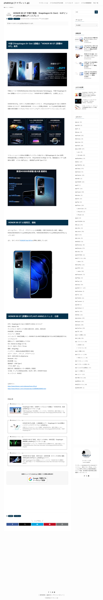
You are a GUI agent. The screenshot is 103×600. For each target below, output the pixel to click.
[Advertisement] (37, 31)
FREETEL (80, 165)
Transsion (80, 301)
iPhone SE (81, 211)
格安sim (80, 381)
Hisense (80, 175)
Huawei (80, 192)
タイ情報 (81, 351)
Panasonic (81, 274)
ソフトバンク (82, 341)
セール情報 (81, 335)
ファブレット (16, 18)
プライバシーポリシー (58, 595)
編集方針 (49, 595)
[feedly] (52, 592)
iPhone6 (81, 214)
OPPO (80, 268)
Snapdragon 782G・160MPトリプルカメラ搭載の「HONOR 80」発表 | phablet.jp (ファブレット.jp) (44, 408)
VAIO (79, 304)
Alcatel (80, 135)
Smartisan (80, 291)
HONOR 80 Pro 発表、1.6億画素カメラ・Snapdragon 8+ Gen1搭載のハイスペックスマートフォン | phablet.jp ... (44, 424)
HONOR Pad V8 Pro (26, 240)
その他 (80, 338)
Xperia (80, 324)
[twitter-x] (86, 476)
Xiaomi (80, 321)
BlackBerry (81, 158)
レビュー (81, 374)
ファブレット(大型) (83, 364)
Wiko (80, 314)
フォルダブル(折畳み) (84, 367)
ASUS (80, 145)
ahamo (80, 261)
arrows (80, 142)
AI (78, 128)
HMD (79, 178)
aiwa (79, 132)
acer (79, 122)
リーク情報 (81, 371)
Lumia (80, 238)
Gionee (80, 171)
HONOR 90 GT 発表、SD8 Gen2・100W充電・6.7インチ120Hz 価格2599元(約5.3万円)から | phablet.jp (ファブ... (43, 457)
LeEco (80, 228)
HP (78, 185)
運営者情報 (42, 595)
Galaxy (80, 168)
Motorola (81, 248)
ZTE (79, 331)
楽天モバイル (82, 384)
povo (80, 152)
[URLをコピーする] (62, 524)
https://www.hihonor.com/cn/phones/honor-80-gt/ (22, 386)
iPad (79, 202)
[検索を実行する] (96, 12)
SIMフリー (81, 288)
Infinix (79, 195)
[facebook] (84, 476)
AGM (79, 125)
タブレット (82, 354)
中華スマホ (81, 377)
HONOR (10, 18)
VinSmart (80, 308)
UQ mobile (81, 155)
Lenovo (80, 231)
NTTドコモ (81, 258)
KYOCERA (81, 221)
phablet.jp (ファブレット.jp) (16, 3)
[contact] (88, 476)
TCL (79, 294)
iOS (79, 198)
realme (81, 271)
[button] (12, 524)
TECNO (80, 298)
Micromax (80, 245)
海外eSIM (80, 387)
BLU (79, 161)
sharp (80, 284)
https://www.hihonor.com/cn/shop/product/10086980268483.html (27, 388)
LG (79, 234)
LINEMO (81, 344)
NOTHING (81, 255)
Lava (80, 224)
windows (80, 318)
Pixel (79, 281)
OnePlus (80, 264)
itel (79, 218)
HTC (79, 188)
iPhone (80, 205)
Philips (80, 278)
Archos (80, 139)
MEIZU (80, 241)
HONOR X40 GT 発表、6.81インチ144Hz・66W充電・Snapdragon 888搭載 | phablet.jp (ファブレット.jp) (43, 440)
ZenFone (81, 328)
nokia (80, 251)
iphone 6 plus (82, 208)
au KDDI (80, 149)
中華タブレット (82, 357)
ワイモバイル (82, 348)
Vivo (79, 311)
